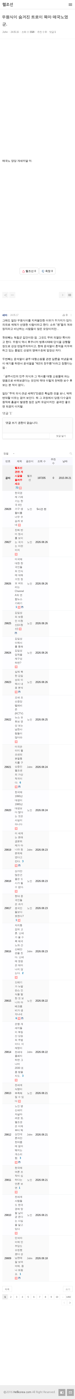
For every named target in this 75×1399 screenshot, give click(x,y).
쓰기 (68, 1289)
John (5, 32)
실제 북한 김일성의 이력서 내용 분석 (19, 679)
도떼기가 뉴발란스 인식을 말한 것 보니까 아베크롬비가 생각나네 (19, 998)
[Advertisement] (37, 104)
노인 (29, 509)
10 (57, 1297)
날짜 (65, 461)
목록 (7, 1289)
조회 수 (42, 461)
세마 (4, 315)
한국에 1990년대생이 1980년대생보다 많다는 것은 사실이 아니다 (19, 808)
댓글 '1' (7, 413)
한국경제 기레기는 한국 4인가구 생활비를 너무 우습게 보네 (19, 508)
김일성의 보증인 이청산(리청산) (19, 620)
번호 (7, 461)
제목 (19, 461)
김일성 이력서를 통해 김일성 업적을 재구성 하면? (19, 650)
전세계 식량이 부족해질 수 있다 (19, 1093)
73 (17, 487)
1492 (68, 1297)
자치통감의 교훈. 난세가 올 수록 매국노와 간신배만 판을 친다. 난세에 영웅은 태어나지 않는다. (19, 949)
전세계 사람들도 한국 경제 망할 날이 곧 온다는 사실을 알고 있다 (19, 1212)
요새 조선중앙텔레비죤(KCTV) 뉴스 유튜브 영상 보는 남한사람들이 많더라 (19, 717)
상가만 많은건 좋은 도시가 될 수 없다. (19, 879)
